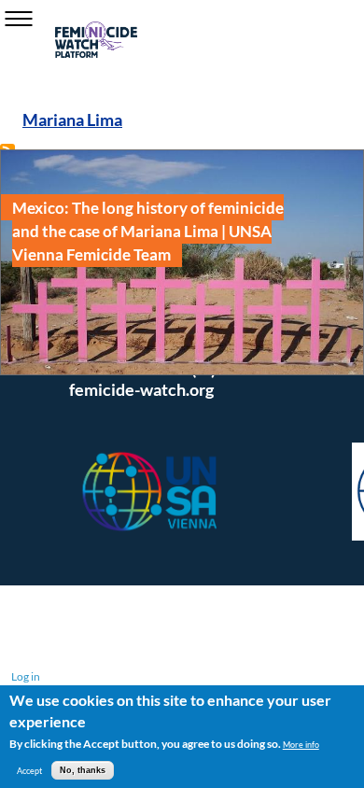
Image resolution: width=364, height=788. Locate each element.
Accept (29, 771)
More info (301, 744)
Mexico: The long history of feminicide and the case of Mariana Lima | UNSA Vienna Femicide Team (148, 230)
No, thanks (82, 770)
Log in (25, 676)
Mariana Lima (72, 119)
